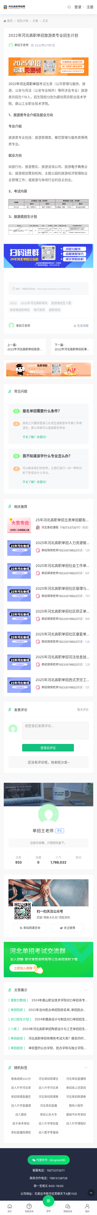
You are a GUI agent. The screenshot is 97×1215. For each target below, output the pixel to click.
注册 (89, 7)
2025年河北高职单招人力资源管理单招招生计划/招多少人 (63, 543)
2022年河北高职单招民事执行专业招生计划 (72, 349)
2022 (13, 303)
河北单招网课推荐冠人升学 (48, 1097)
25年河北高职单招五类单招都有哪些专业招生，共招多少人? (63, 520)
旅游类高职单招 (20, 310)
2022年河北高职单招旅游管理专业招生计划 (24, 349)
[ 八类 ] (13, 1029)
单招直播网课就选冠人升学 (21, 1133)
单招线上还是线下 (76, 1088)
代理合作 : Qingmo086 (50, 1160)
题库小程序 (76, 1105)
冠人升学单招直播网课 (48, 1124)
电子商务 (77, 167)
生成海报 (83, 325)
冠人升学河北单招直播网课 (48, 1088)
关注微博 (69, 928)
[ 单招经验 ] (16, 1038)
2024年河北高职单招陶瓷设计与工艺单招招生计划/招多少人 (55, 1029)
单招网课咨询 (31, 928)
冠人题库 (21, 1114)
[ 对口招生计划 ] (19, 1019)
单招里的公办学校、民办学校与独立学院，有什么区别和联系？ (58, 1048)
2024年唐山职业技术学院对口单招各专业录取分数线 (60, 1000)
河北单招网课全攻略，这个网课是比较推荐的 (48, 1079)
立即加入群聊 (23, 968)
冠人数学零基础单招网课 (48, 1133)
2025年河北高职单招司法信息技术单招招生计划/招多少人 (63, 657)
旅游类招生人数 (61, 303)
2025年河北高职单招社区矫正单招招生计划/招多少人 (63, 611)
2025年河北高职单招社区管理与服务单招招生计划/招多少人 (63, 588)
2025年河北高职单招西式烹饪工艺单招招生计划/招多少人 (63, 680)
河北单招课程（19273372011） (61, 527)
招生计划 (22, 21)
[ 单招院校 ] (16, 1010)
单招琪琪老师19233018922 (59, 550)
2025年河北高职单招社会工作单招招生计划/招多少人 (63, 565)
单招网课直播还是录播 (21, 1097)
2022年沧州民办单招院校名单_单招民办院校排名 (58, 1010)
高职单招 (54, 310)
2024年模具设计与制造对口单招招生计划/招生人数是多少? (62, 1019)
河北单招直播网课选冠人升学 (76, 1079)
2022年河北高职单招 (23, 84)
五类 (35, 21)
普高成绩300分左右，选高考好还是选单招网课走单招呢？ (21, 1079)
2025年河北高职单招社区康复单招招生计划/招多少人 (63, 634)
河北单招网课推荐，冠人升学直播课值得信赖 (76, 1097)
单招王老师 (21, 45)
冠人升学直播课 (21, 1105)
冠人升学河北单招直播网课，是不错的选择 (21, 1088)
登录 (77, 7)
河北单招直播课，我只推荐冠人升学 (48, 1106)
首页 (10, 21)
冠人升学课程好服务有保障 (76, 1124)
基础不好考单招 (76, 1114)
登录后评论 (48, 748)
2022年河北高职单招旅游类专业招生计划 (43, 35)
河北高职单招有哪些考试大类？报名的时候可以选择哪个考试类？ (58, 1038)
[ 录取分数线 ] (18, 1000)
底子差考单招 (20, 1123)
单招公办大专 (48, 1114)
